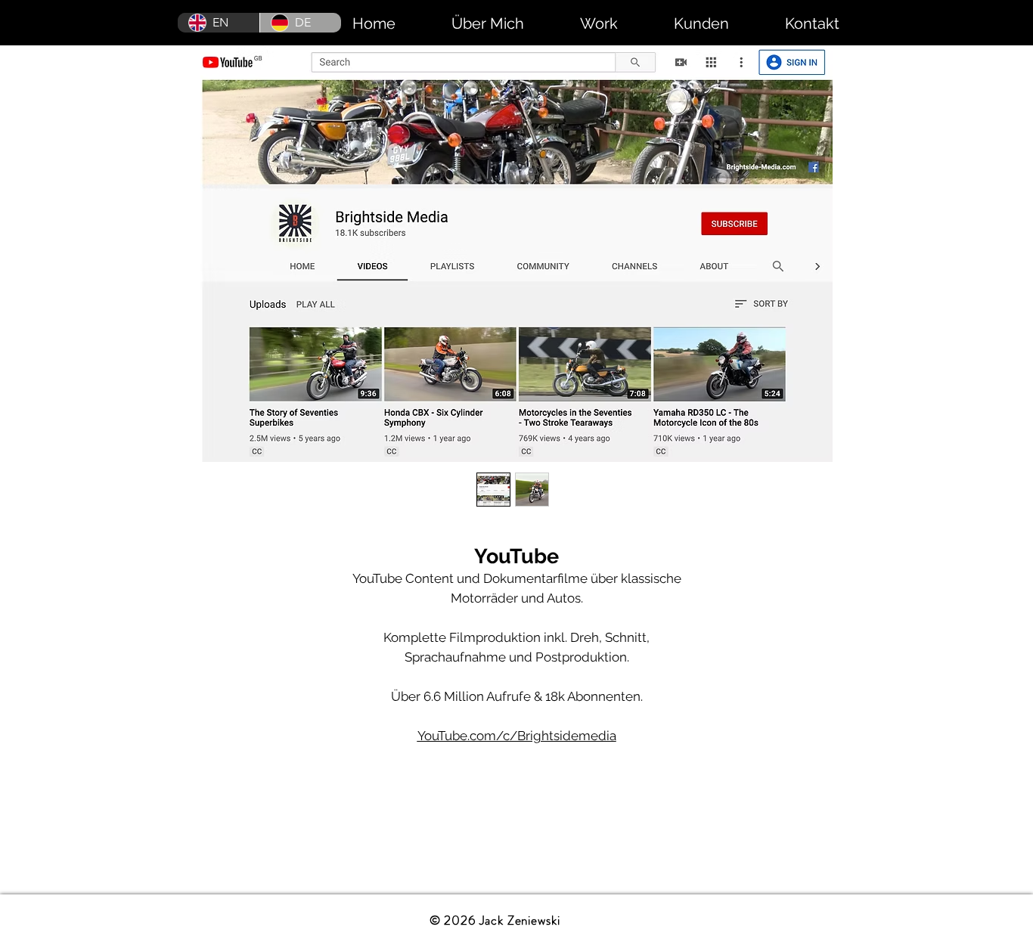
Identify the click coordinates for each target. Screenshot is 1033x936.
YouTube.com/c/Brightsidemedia (516, 735)
